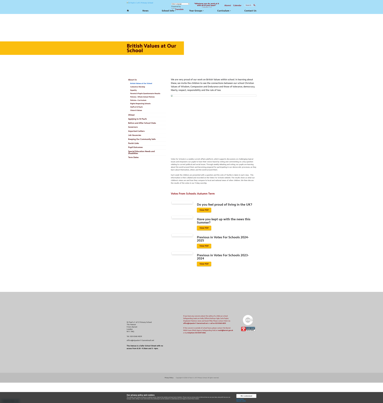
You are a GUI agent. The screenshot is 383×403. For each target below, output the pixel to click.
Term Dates (133, 157)
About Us (132, 80)
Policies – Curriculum (138, 100)
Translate (179, 9)
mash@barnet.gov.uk (225, 330)
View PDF (204, 210)
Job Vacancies (134, 135)
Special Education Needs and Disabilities (141, 152)
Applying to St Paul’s (137, 119)
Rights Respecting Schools (140, 104)
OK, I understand (246, 396)
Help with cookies (241, 401)
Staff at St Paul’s (136, 107)
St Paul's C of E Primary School (197, 378)
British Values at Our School (141, 83)
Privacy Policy (240, 399)
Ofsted (131, 115)
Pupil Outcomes (135, 147)
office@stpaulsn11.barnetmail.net (140, 340)
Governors (133, 127)
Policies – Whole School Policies (142, 97)
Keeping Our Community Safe (142, 139)
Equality (133, 90)
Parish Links (133, 143)
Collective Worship (137, 87)
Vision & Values (136, 110)
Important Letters (136, 131)
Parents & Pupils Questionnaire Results (145, 93)
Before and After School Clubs (142, 123)
